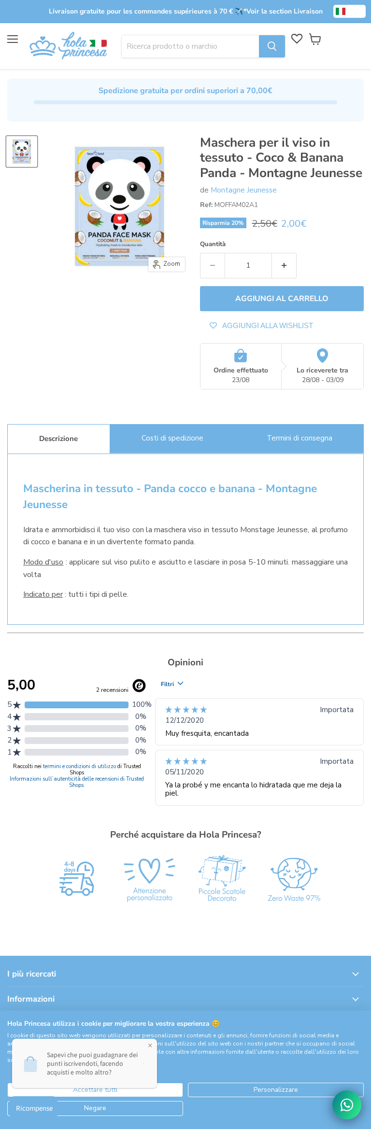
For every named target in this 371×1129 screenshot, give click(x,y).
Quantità (213, 244)
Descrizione (58, 438)
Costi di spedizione (172, 438)
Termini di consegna (299, 438)
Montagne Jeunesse (244, 190)
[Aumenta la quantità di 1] (284, 265)
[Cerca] (272, 46)
